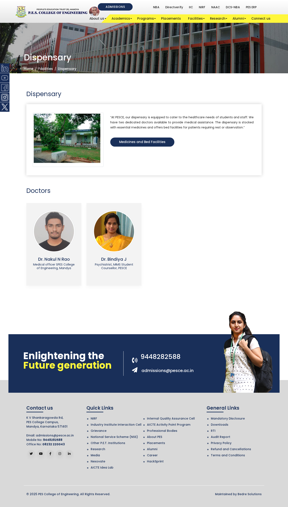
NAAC (215, 7)
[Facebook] (50, 453)
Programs (145, 18)
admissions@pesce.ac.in (167, 370)
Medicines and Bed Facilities (142, 142)
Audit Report (220, 437)
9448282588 (160, 356)
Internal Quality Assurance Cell (171, 418)
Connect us (261, 18)
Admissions (115, 7)
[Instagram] (59, 453)
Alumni (238, 18)
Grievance (98, 431)
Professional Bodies (162, 431)
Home (28, 69)
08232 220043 (53, 444)
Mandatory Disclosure (228, 418)
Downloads (219, 424)
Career (152, 455)
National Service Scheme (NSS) (114, 437)
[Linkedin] (69, 453)
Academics (121, 18)
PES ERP (251, 7)
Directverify (174, 7)
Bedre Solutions (250, 494)
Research (217, 18)
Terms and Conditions (228, 455)
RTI (213, 431)
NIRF (202, 7)
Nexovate (98, 461)
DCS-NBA (233, 7)
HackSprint (155, 461)
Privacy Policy (221, 443)
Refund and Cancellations (231, 449)
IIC (191, 7)
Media (95, 455)
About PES (154, 437)
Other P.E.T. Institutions (108, 443)
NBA (156, 7)
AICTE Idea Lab (102, 467)
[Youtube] (40, 453)
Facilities (195, 18)
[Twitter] (31, 453)
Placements (171, 18)
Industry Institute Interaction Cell (116, 424)
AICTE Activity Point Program (168, 424)
